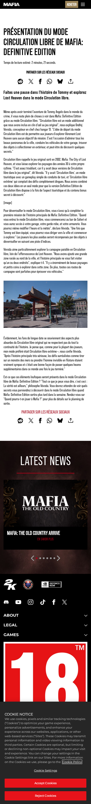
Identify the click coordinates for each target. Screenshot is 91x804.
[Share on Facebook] (40, 81)
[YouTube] (18, 602)
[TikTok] (43, 602)
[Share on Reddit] (20, 81)
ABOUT (11, 615)
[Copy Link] (70, 81)
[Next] (58, 558)
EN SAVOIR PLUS (45, 539)
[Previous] (32, 558)
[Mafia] (12, 4)
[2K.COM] (10, 584)
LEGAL (10, 625)
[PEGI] (45, 693)
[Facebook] (53, 602)
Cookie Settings (45, 770)
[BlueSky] (60, 81)
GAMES (11, 634)
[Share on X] (31, 81)
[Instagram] (31, 602)
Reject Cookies (45, 795)
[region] (45, 753)
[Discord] (6, 602)
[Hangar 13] (28, 584)
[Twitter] (64, 602)
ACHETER (71, 4)
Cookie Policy (72, 762)
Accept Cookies (45, 783)
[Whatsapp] (49, 81)
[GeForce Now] (51, 584)
